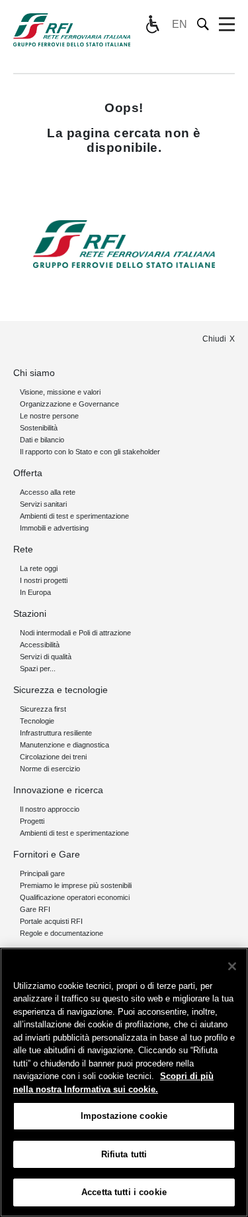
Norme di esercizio (50, 769)
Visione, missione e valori (60, 392)
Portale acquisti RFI (51, 921)
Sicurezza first (43, 709)
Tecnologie (37, 721)
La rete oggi (39, 568)
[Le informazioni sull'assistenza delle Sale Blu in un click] (152, 24)
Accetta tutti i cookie (124, 1192)
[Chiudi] (232, 966)
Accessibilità (40, 645)
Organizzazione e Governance (69, 404)
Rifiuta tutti (124, 1154)
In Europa (35, 592)
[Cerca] (203, 24)
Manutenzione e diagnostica (64, 745)
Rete (23, 549)
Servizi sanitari (43, 504)
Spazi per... (38, 669)
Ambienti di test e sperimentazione (74, 516)
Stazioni (29, 613)
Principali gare (42, 873)
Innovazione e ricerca (58, 790)
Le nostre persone (49, 416)
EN (179, 24)
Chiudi (214, 339)
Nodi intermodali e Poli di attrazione (75, 633)
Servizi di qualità (45, 657)
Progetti (32, 821)
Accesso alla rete (47, 492)
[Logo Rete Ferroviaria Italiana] (71, 29)
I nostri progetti (43, 580)
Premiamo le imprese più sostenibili (76, 885)
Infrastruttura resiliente (56, 733)
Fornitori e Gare (46, 854)
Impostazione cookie (124, 1116)
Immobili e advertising (54, 528)
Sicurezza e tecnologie (60, 689)
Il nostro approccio (49, 809)
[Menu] (227, 25)
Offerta (27, 473)
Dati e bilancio (42, 440)
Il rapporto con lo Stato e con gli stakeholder (90, 452)
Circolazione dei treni (53, 757)
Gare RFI (35, 909)
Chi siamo (34, 372)
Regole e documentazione (61, 933)
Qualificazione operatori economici (75, 897)
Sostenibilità (39, 428)
